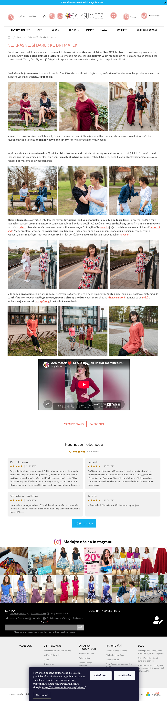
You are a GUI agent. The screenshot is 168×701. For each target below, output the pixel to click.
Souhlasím (124, 675)
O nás (46, 659)
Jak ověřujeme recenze (116, 650)
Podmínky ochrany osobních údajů (119, 665)
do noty (104, 227)
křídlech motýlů (117, 297)
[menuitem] (20, 30)
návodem (125, 234)
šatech (22, 227)
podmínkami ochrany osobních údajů (58, 631)
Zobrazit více (84, 523)
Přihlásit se (80, 627)
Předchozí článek (73, 424)
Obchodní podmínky (115, 655)
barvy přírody (42, 301)
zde (74, 680)
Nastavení (42, 695)
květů (145, 297)
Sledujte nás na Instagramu (88, 542)
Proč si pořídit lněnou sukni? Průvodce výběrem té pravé (151, 652)
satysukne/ (37, 618)
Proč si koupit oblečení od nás (57, 650)
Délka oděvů (84, 658)
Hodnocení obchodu (84, 444)
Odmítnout (100, 675)
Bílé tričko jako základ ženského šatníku (148, 659)
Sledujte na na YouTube (57, 618)
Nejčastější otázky (52, 655)
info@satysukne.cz (18, 613)
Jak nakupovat (112, 659)
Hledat (44, 16)
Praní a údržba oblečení (85, 664)
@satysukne (78, 618)
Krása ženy (49, 664)
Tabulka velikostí (86, 653)
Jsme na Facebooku (19, 618)
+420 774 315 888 (38, 613)
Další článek (97, 424)
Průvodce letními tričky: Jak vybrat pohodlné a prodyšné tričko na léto (151, 668)
